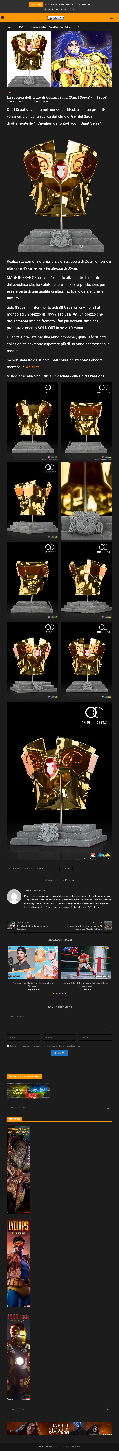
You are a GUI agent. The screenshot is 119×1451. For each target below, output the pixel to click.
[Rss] (73, 9)
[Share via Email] (73, 880)
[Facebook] (45, 9)
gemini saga (14, 869)
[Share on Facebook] (69, 880)
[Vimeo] (66, 9)
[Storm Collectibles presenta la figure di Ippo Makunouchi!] (86, 962)
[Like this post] (66, 880)
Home (9, 27)
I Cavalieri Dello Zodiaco (34, 869)
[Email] (61, 9)
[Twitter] (49, 9)
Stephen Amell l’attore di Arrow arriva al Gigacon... (33, 984)
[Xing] (69, 9)
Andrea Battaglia (21, 101)
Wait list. (32, 367)
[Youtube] (57, 9)
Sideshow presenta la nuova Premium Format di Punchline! (80, 4)
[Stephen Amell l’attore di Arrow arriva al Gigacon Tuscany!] (33, 962)
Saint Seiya (66, 869)
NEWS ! (21, 27)
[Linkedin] (53, 9)
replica (53, 869)
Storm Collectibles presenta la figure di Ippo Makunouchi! (86, 984)
